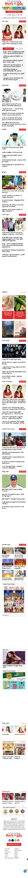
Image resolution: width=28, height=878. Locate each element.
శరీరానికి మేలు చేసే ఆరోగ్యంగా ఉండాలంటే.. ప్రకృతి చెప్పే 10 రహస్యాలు (13, 205)
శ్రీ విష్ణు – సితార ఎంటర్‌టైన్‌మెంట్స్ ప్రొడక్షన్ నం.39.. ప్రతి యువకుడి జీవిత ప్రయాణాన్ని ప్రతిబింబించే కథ (13, 53)
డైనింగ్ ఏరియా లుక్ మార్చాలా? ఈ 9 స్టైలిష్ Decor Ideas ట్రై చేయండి (20, 307)
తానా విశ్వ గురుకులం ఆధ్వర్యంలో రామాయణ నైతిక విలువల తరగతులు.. (19, 569)
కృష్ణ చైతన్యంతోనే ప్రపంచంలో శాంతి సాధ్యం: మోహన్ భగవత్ (19, 580)
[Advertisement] (14, 275)
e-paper (6, 855)
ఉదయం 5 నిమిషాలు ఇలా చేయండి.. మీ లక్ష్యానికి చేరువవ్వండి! (12, 196)
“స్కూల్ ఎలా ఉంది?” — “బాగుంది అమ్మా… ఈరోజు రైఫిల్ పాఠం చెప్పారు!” (13, 109)
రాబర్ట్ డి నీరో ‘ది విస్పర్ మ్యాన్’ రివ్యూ (11, 359)
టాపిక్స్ (19, 18)
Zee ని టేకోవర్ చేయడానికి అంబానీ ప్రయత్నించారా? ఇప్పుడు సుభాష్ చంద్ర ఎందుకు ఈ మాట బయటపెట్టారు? (14, 124)
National (16, 856)
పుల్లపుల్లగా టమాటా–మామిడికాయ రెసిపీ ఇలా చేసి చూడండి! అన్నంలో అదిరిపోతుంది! (13, 79)
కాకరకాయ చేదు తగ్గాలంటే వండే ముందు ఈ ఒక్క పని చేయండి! (8, 307)
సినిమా (16, 18)
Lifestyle (5, 39)
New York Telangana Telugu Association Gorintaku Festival (20, 798)
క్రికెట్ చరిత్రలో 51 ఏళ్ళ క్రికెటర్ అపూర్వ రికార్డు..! (14, 499)
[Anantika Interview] (8, 729)
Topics (6, 856)
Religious (16, 852)
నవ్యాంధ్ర (15, 853)
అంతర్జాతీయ (16, 858)
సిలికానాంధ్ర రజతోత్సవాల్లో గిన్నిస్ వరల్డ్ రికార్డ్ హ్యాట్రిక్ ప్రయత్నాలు (19, 751)
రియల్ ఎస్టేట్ (7, 849)
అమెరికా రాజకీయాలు (18, 850)
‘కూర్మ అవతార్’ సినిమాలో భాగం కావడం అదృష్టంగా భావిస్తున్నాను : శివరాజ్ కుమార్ (12, 233)
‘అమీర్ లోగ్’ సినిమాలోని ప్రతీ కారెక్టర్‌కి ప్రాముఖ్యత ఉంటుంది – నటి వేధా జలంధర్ (12, 413)
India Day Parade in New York (8, 798)
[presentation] (2, 31)
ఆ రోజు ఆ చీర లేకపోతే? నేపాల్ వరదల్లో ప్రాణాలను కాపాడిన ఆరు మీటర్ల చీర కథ (12, 119)
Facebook (9, 840)
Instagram (18, 840)
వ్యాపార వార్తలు (7, 852)
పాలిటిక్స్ (12, 18)
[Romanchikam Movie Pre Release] (20, 729)
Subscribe (18, 15)
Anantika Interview (7, 734)
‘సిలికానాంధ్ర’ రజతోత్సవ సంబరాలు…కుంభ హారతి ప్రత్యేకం (8, 751)
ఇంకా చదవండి (22, 21)
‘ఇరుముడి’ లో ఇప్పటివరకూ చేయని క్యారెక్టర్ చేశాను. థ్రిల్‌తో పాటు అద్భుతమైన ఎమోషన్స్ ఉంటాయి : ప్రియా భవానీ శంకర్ (13, 423)
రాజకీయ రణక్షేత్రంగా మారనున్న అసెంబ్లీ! (12, 152)
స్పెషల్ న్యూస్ (23, 18)
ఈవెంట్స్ (6, 853)
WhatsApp (15, 840)
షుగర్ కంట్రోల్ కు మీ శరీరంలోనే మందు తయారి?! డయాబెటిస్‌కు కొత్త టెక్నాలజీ (11, 105)
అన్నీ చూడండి (23, 723)
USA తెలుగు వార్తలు (6, 18)
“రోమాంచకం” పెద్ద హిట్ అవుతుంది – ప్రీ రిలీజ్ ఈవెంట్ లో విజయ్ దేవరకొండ (13, 65)
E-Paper (9, 15)
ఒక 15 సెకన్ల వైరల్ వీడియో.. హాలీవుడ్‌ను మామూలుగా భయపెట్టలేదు (12, 467)
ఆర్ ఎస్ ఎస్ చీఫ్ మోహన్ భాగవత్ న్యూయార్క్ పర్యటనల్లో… (18, 558)
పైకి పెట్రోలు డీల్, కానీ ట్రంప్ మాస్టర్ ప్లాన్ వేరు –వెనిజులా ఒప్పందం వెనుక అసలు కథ (13, 114)
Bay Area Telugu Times (14, 12)
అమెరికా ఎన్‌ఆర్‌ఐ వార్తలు (9, 858)
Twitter (12, 840)
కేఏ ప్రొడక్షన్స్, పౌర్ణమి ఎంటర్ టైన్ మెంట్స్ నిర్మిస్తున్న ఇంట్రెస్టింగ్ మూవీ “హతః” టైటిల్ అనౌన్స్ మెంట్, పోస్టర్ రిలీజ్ (12, 239)
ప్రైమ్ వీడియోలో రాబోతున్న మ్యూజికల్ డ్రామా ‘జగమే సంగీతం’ (13, 61)
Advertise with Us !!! (14, 844)
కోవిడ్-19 (6, 850)
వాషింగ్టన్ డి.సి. (16, 849)
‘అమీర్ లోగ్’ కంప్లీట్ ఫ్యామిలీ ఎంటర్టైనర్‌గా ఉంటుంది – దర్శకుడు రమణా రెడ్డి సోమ (12, 417)
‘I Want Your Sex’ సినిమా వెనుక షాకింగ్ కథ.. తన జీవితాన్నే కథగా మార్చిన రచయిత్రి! (14, 448)
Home (2, 17)
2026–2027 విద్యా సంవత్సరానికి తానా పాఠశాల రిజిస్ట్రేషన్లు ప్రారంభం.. (7, 580)
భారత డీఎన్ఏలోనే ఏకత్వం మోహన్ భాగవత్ (7, 568)
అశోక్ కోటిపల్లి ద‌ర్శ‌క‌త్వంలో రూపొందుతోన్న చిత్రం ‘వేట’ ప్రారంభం (12, 70)
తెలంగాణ (16, 855)
